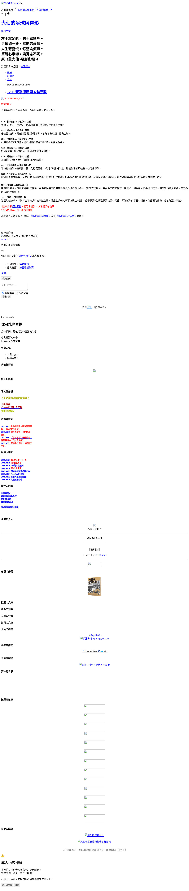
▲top (3, 273)
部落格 (10, 76)
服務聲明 (122, 850)
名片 (9, 79)
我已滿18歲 (7, 885)
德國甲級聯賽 (26, 267)
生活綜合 (25, 66)
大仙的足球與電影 (20, 23)
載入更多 (6, 278)
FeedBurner (100, 555)
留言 (28, 256)
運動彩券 (16, 206)
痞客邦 (22, 256)
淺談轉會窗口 (7, 500)
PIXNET (72, 850)
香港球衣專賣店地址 (9, 505)
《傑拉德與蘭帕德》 (40, 216)
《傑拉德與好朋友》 (66, 216)
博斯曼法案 (6, 497)
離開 (17, 885)
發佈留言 (6, 296)
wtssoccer (5, 239)
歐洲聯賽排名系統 (9, 494)
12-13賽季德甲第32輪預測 (27, 92)
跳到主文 (6, 31)
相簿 (9, 72)
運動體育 (24, 264)
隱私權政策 (111, 850)
